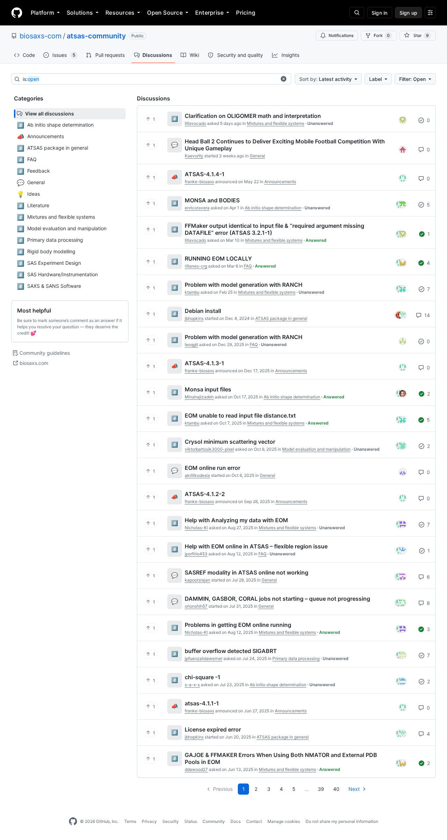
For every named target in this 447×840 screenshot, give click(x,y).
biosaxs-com (40, 36)
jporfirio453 (196, 553)
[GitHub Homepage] (73, 821)
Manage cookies (284, 821)
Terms (130, 821)
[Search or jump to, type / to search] (357, 12)
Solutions (80, 12)
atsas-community (96, 36)
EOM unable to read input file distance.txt (240, 415)
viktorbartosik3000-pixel (209, 449)
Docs (235, 821)
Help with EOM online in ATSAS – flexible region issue (256, 546)
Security (170, 821)
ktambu (192, 292)
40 (336, 789)
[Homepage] (16, 12)
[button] (284, 78)
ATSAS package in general (281, 318)
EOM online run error (212, 467)
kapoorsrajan (197, 580)
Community (214, 821)
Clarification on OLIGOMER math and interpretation (253, 115)
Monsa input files (208, 389)
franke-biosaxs (199, 181)
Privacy (149, 821)
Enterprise (209, 12)
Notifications (341, 35)
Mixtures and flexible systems (275, 123)
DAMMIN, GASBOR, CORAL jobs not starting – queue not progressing (277, 598)
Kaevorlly (194, 155)
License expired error (213, 729)
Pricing (245, 12)
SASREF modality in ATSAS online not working (246, 572)
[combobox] (149, 79)
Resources (119, 12)
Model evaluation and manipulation (316, 449)
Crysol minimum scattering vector (230, 441)
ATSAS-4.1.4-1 (205, 174)
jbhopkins (194, 318)
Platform (42, 12)
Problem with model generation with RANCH (243, 284)
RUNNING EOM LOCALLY (218, 258)
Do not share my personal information (342, 821)
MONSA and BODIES (212, 200)
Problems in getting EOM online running (238, 624)
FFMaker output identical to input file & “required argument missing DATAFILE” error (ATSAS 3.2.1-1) (274, 229)
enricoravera (197, 207)
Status (190, 821)
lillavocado (195, 123)
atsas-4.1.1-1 (202, 703)
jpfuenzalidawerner (203, 658)
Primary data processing (296, 658)
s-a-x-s (192, 684)
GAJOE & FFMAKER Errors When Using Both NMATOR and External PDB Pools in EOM (281, 758)
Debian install (203, 310)
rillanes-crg (196, 266)
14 (426, 315)
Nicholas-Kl (196, 527)
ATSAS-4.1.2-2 (205, 493)
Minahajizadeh (199, 396)
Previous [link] (223, 789)
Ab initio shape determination (273, 207)
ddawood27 (196, 769)
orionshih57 (196, 606)
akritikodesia (197, 475)
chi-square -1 (202, 677)
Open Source (165, 12)
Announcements (280, 181)
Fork (382, 35)
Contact (254, 821)
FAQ (248, 266)
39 (321, 789)
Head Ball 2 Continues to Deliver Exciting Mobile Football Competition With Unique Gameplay (285, 145)
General (257, 155)
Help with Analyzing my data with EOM (236, 520)
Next (354, 789)
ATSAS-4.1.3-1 (204, 363)
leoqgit (191, 344)
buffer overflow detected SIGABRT (231, 650)
